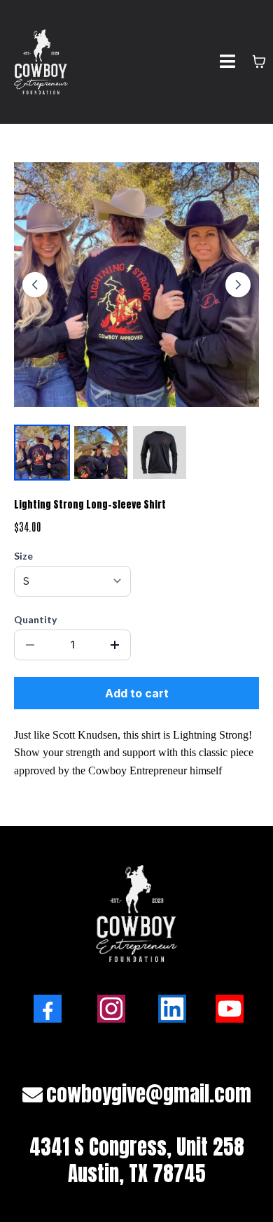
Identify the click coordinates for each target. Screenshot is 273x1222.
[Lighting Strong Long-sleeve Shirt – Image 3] (160, 453)
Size (23, 556)
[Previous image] (35, 284)
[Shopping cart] (259, 62)
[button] (227, 62)
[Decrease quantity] (30, 645)
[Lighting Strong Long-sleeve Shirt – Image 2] (101, 453)
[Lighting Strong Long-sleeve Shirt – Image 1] (42, 453)
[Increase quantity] (114, 645)
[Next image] (238, 284)
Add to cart (137, 693)
